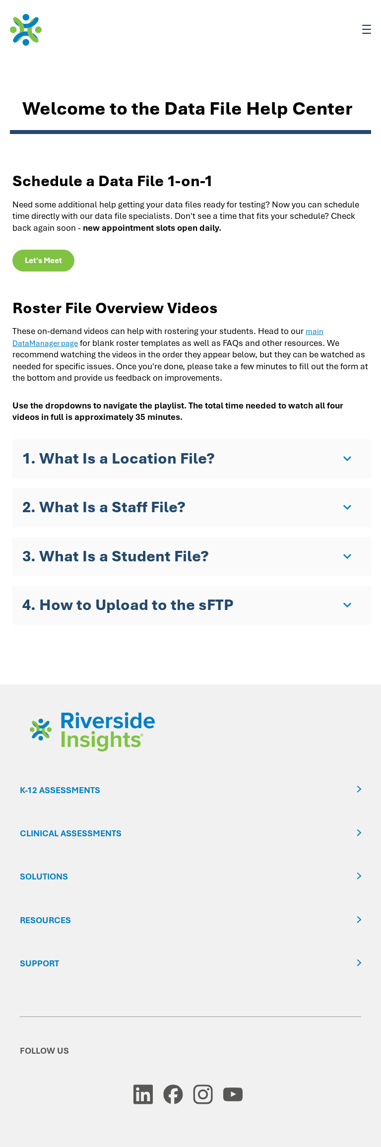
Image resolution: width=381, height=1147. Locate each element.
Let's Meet (43, 261)
